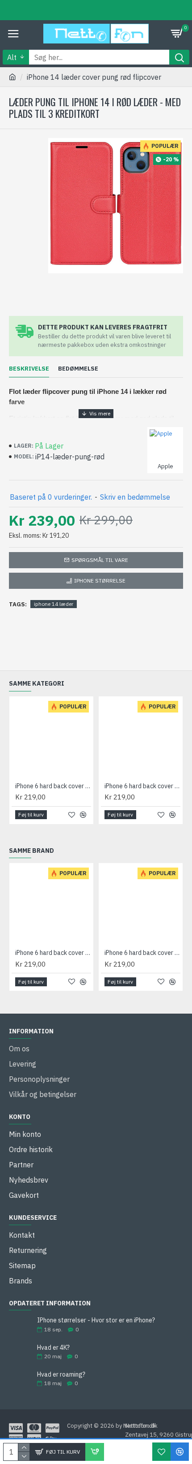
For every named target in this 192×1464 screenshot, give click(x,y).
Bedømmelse (78, 368)
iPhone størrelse (99, 580)
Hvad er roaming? (61, 1374)
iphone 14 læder (53, 603)
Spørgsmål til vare (99, 560)
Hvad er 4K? (53, 1347)
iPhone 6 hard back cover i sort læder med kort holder (142, 786)
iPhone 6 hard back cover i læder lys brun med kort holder (53, 786)
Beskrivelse (29, 368)
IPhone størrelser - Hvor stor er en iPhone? (96, 1320)
